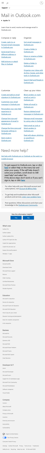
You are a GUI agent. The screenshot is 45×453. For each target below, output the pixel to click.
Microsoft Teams (7, 351)
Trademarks (36, 446)
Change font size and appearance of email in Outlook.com (9, 121)
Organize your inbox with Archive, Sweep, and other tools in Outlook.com (33, 73)
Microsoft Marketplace (9, 386)
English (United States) (12, 434)
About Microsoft (7, 406)
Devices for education (8, 302)
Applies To (6, 20)
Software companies (8, 389)
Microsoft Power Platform (9, 347)
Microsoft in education (9, 298)
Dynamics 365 (6, 340)
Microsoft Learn (7, 375)
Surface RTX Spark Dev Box (10, 239)
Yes (16, 218)
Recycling (13, 449)
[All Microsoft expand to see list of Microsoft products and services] (2, 3)
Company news (7, 410)
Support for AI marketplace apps (11, 379)
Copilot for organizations (9, 243)
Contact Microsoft (13, 446)
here (6, 167)
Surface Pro (6, 229)
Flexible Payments (7, 288)
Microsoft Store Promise (9, 285)
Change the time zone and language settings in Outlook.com (11, 131)
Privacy (21, 446)
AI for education (7, 323)
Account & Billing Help (27, 188)
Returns (5, 274)
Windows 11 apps (7, 254)
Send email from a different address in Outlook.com (8, 54)
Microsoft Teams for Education (11, 305)
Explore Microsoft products (10, 250)
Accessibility (6, 424)
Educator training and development (12, 316)
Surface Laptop (6, 232)
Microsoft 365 (6, 344)
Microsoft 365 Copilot (8, 354)
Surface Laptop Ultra (8, 236)
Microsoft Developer (8, 372)
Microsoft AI (6, 333)
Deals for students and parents (11, 320)
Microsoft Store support (9, 271)
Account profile (7, 264)
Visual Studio (6, 393)
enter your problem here (31, 197)
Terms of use (27, 446)
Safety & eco (6, 449)
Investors (5, 417)
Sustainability (6, 427)
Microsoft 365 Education (9, 309)
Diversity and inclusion (9, 420)
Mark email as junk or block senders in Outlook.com (32, 128)
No (28, 218)
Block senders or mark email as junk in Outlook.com (32, 97)
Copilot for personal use (9, 246)
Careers (5, 403)
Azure (4, 368)
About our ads (21, 449)
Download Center (7, 267)
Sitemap (5, 446)
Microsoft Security (7, 337)
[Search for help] (8, 3)
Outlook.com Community (28, 205)
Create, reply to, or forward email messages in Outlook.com (10, 44)
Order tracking (6, 278)
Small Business (6, 358)
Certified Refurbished (8, 281)
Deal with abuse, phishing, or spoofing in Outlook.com (33, 138)
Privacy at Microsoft (8, 413)
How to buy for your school (10, 313)
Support (5, 8)
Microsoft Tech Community (10, 382)
